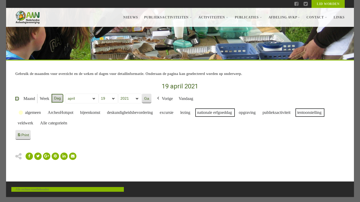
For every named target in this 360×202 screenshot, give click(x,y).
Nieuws (130, 17)
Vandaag (186, 98)
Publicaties (247, 17)
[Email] (64, 156)
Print (23, 136)
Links (339, 17)
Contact (315, 17)
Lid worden (328, 4)
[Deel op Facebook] (29, 156)
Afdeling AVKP (283, 17)
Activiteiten (211, 17)
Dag (57, 98)
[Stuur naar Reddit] (55, 156)
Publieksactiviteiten (166, 17)
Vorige (167, 98)
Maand (29, 98)
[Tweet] (38, 156)
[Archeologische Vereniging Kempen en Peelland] (27, 17)
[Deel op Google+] (46, 156)
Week (44, 98)
